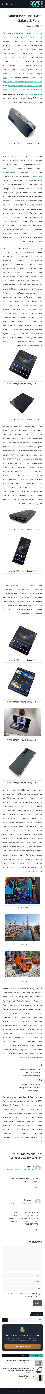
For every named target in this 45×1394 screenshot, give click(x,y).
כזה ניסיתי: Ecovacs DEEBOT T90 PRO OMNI (20, 1361)
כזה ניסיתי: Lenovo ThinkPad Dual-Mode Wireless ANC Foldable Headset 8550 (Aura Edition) (18, 1369)
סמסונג (24, 33)
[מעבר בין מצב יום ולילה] (7, 4)
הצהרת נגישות (11, 1391)
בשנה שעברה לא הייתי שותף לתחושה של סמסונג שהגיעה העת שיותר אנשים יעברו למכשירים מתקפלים (22, 82)
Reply (36, 1187)
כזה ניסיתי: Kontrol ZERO (26, 1376)
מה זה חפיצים (34, 1391)
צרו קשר (19, 1391)
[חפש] (5, 1320)
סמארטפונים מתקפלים (33, 37)
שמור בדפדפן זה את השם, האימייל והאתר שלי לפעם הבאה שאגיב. (21, 1295)
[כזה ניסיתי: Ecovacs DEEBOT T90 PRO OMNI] (39, 1363)
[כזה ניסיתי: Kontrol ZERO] (39, 1378)
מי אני (26, 1391)
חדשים (23, 1356)
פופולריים (36, 1356)
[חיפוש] (11, 4)
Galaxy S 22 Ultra (17, 172)
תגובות (9, 1356)
